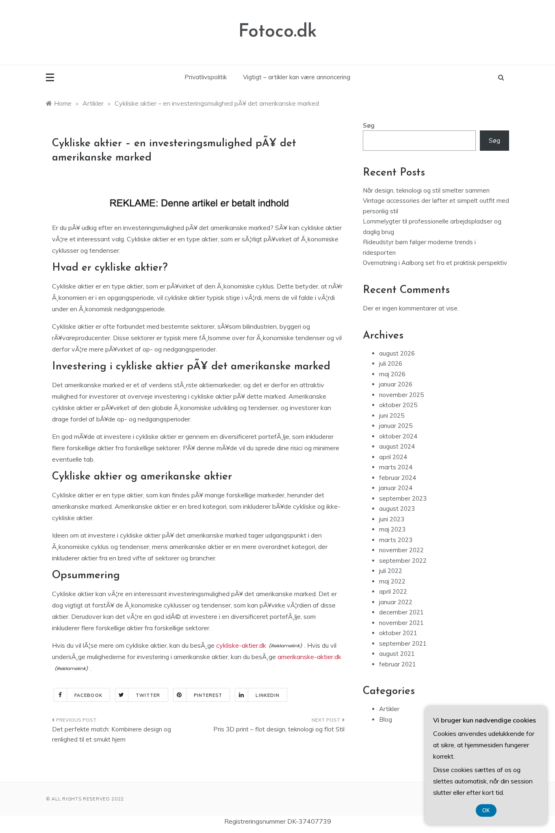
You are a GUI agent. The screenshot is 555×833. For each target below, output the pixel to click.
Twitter (148, 695)
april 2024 (393, 457)
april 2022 (393, 591)
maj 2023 (392, 529)
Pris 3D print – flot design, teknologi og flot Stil (279, 729)
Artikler (389, 709)
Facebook (88, 695)
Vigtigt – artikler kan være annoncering (296, 77)
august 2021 (397, 653)
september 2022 (403, 560)
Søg (369, 125)
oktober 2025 (398, 405)
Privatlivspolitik (205, 77)
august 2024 (397, 446)
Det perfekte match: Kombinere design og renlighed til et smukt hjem (111, 734)
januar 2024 (395, 488)
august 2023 (397, 508)
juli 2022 (390, 571)
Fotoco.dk (277, 32)
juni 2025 (391, 415)
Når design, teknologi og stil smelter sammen (426, 190)
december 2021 (401, 612)
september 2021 (403, 643)
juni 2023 (391, 519)
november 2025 (401, 395)
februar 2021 (397, 664)
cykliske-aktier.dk (241, 645)
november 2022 (401, 550)
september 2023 (403, 498)
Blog (385, 719)
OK (486, 810)
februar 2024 (397, 478)
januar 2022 (395, 602)
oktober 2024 (398, 436)
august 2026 (397, 353)
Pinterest (208, 695)
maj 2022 (392, 581)
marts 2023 (395, 540)
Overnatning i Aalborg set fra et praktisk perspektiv (435, 263)
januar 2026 (395, 384)
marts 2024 (395, 467)
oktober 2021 (398, 633)
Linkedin (268, 695)
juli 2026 (390, 363)
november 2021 (401, 623)
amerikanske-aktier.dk (309, 657)
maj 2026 (392, 374)
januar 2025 (395, 426)
